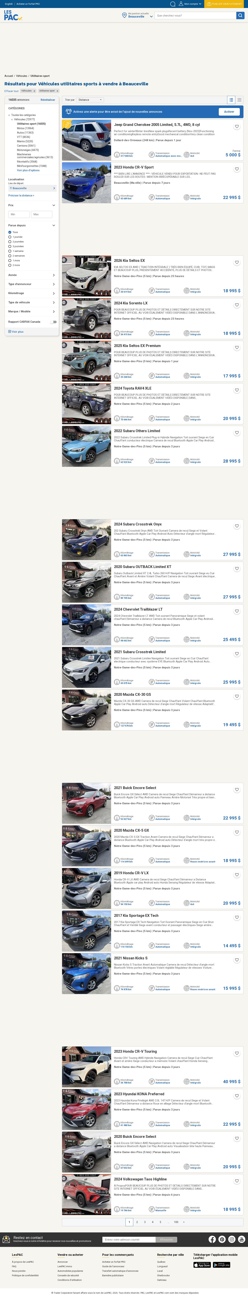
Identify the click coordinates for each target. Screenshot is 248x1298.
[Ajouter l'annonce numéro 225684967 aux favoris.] (236, 961)
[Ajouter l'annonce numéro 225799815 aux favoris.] (236, 306)
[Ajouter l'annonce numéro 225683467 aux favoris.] (236, 1054)
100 (176, 1222)
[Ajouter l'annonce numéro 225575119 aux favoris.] (236, 348)
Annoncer (63, 1261)
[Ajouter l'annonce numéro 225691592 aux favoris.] (236, 697)
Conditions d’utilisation (70, 1280)
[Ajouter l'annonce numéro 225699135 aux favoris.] (236, 612)
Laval (160, 1271)
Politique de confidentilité (25, 1275)
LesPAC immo (65, 1266)
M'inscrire (166, 1239)
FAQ (14, 1266)
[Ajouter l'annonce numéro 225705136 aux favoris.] (236, 434)
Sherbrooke (163, 1275)
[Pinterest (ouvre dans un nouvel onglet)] (222, 1242)
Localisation (16, 179)
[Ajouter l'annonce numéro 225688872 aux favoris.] (236, 833)
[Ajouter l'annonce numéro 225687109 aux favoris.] (236, 918)
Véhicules (21, 75)
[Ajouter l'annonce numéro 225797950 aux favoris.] (236, 263)
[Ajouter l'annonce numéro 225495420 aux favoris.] (236, 391)
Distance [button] (84, 99)
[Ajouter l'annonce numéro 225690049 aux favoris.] (236, 791)
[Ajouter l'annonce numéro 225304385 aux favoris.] (236, 1182)
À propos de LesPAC (23, 1261)
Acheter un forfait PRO (113, 1261)
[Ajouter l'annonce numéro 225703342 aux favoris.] (236, 527)
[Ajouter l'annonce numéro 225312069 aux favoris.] (236, 170)
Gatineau (161, 1280)
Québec (161, 1261)
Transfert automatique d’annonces (120, 1271)
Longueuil (162, 1266)
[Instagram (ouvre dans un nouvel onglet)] (232, 1242)
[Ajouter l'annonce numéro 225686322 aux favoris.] (236, 876)
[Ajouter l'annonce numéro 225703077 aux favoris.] (236, 570)
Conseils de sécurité (68, 1275)
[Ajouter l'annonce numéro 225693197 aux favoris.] (236, 655)
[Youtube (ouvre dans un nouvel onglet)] (242, 1242)
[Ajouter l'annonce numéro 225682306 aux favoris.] (236, 1139)
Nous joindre (18, 1271)
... (168, 1222)
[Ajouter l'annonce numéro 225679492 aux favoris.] (236, 1097)
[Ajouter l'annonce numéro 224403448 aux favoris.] (236, 127)
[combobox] (195, 15)
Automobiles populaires (70, 1271)
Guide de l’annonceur (113, 1266)
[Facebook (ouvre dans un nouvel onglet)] (212, 1242)
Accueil (9, 75)
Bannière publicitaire (112, 1275)
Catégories (16, 108)
